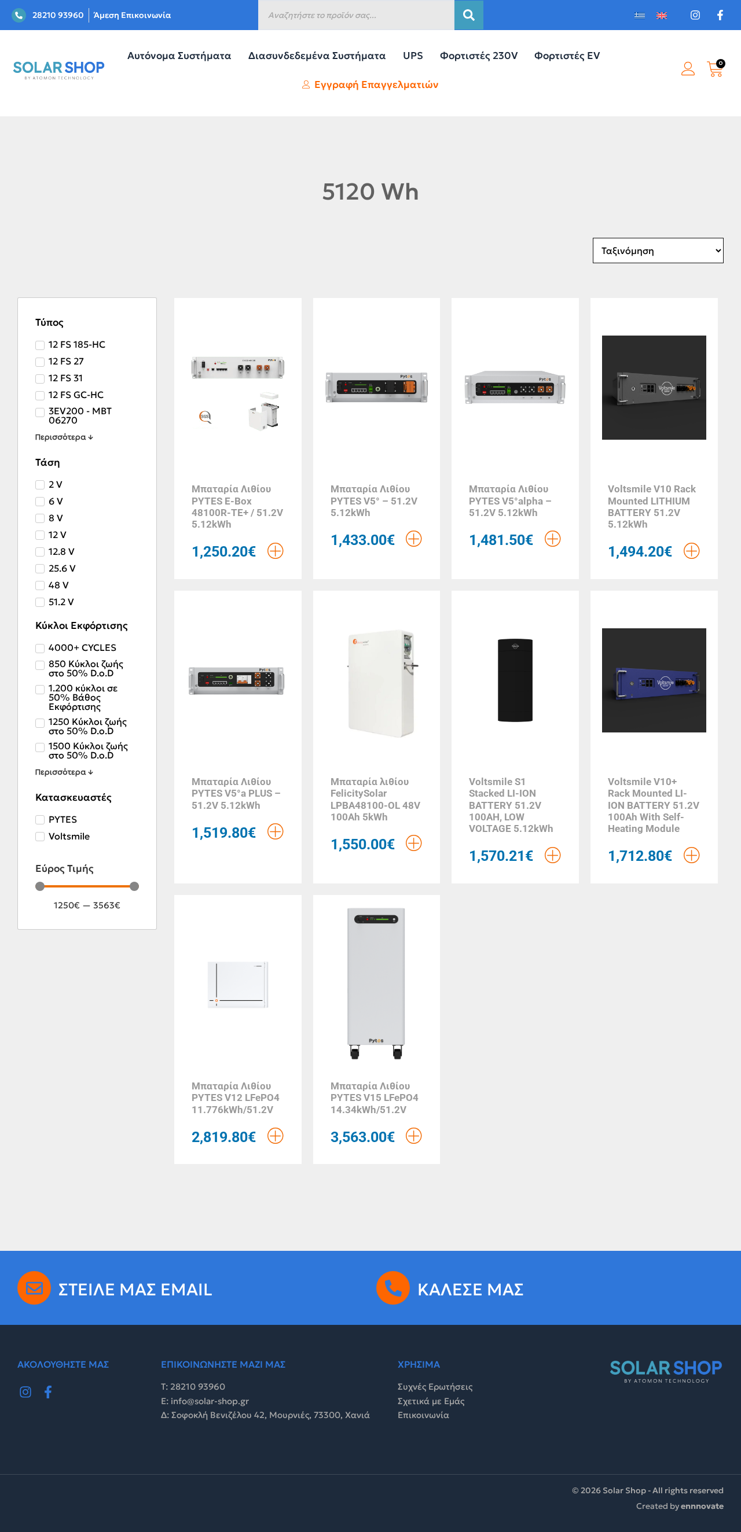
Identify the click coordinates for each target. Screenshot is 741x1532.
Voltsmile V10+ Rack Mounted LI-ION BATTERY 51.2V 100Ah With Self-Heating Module (653, 805)
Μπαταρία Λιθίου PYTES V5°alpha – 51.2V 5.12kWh (510, 500)
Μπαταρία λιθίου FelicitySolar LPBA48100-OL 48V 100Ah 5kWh (375, 799)
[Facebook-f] (48, 1392)
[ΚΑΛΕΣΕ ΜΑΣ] (393, 1288)
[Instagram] (25, 1392)
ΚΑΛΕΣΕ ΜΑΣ (470, 1289)
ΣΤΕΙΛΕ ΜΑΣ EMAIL (135, 1289)
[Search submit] (468, 15)
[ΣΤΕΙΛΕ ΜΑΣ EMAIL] (34, 1288)
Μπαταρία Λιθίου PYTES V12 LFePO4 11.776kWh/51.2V (236, 1097)
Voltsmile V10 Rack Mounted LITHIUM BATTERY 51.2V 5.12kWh (652, 506)
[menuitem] (640, 15)
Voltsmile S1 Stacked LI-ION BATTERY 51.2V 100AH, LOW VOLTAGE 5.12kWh (511, 805)
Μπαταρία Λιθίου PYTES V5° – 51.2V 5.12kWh (374, 500)
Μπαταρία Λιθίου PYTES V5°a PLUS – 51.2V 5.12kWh (236, 793)
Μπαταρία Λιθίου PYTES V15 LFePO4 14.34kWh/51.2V (375, 1097)
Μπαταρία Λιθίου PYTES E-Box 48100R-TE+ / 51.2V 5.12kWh (237, 506)
